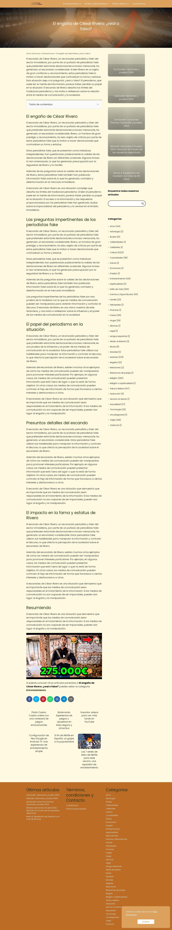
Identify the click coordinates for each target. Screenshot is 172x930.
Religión (113, 378)
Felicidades (115, 304)
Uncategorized (117, 414)
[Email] (71, 699)
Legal (112, 331)
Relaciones (115, 367)
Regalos (114, 362)
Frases (113, 315)
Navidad (114, 352)
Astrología (115, 231)
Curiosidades (116, 257)
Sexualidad (115, 404)
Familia (113, 299)
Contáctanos (139, 3)
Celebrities (115, 247)
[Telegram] (64, 699)
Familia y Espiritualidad (95, 3)
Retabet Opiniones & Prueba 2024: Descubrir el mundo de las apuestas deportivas (42, 810)
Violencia (114, 425)
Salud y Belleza (119, 3)
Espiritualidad (116, 283)
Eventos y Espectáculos (121, 294)
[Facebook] (29, 699)
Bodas (113, 236)
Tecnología (115, 409)
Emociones (115, 268)
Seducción (115, 393)
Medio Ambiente (118, 341)
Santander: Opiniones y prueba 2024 (42, 795)
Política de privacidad (76, 809)
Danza (113, 263)
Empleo (113, 273)
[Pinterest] (43, 699)
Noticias (114, 357)
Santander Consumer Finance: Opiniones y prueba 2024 (40, 803)
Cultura (113, 252)
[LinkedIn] (57, 699)
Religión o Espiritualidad (121, 383)
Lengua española (118, 336)
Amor (112, 226)
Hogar (113, 320)
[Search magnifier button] (142, 203)
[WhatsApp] (50, 699)
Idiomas (114, 325)
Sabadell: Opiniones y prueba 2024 (42, 798)
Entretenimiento (71, 3)
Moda (113, 346)
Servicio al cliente (118, 399)
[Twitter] (36, 699)
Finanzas (114, 310)
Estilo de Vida (116, 289)
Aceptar (146, 921)
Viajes (113, 419)
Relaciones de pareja (120, 372)
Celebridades (116, 242)
